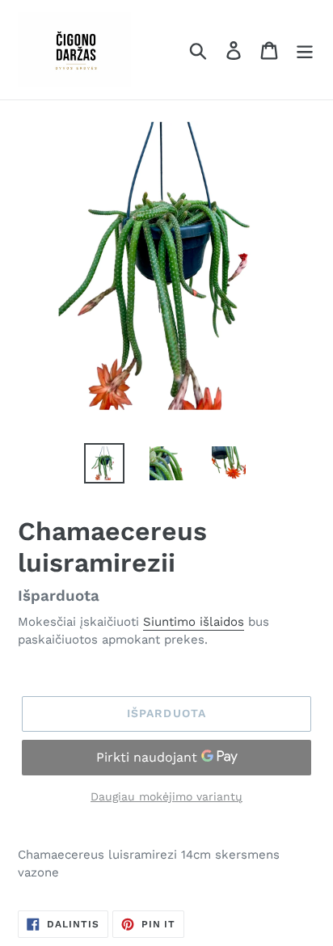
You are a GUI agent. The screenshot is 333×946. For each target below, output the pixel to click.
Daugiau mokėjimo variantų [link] (166, 796)
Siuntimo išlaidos (193, 621)
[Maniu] (304, 50)
